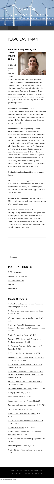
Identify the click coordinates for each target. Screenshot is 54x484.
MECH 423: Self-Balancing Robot (20, 450)
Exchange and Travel (16, 280)
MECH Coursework (15, 272)
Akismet (14, 479)
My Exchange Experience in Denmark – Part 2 (25, 346)
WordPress (36, 471)
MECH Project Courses (16, 353)
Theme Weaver (35, 474)
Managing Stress (14, 393)
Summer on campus (15, 409)
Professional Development (17, 276)
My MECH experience (16, 427)
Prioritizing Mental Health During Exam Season (25, 381)
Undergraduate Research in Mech (20, 388)
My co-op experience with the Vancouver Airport (25, 420)
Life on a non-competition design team (22, 413)
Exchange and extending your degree (21, 405)
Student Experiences (15, 446)
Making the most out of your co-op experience (25, 439)
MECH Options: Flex (15, 335)
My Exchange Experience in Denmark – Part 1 (25, 364)
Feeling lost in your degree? (18, 401)
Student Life (12, 289)
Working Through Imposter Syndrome (21, 318)
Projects (11, 285)
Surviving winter (14, 397)
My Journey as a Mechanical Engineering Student (26, 311)
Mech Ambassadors (27, 12)
